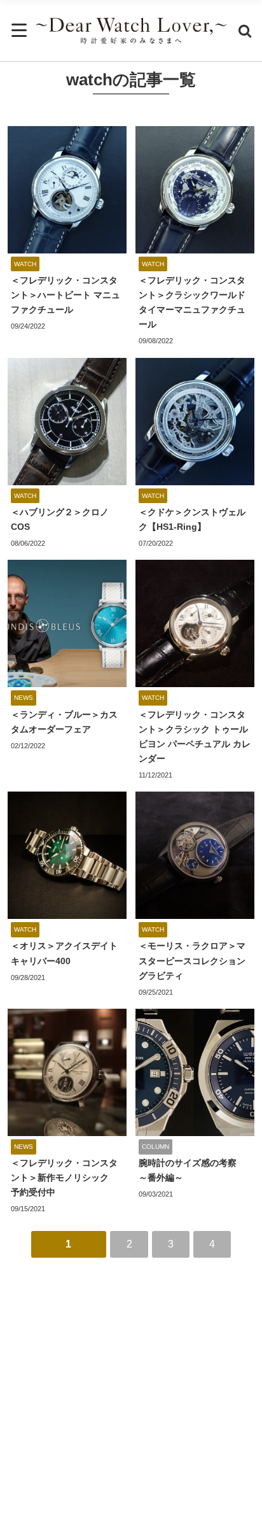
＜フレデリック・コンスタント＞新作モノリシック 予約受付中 (64, 1177)
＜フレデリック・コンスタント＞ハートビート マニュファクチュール (65, 295)
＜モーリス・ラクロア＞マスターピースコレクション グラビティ (196, 960)
